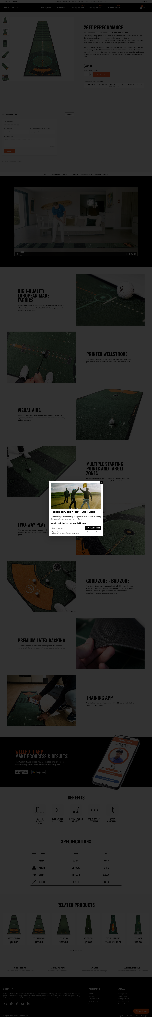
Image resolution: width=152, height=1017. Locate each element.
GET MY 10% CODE (93, 528)
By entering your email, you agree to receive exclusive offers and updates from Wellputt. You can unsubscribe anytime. (74, 532)
